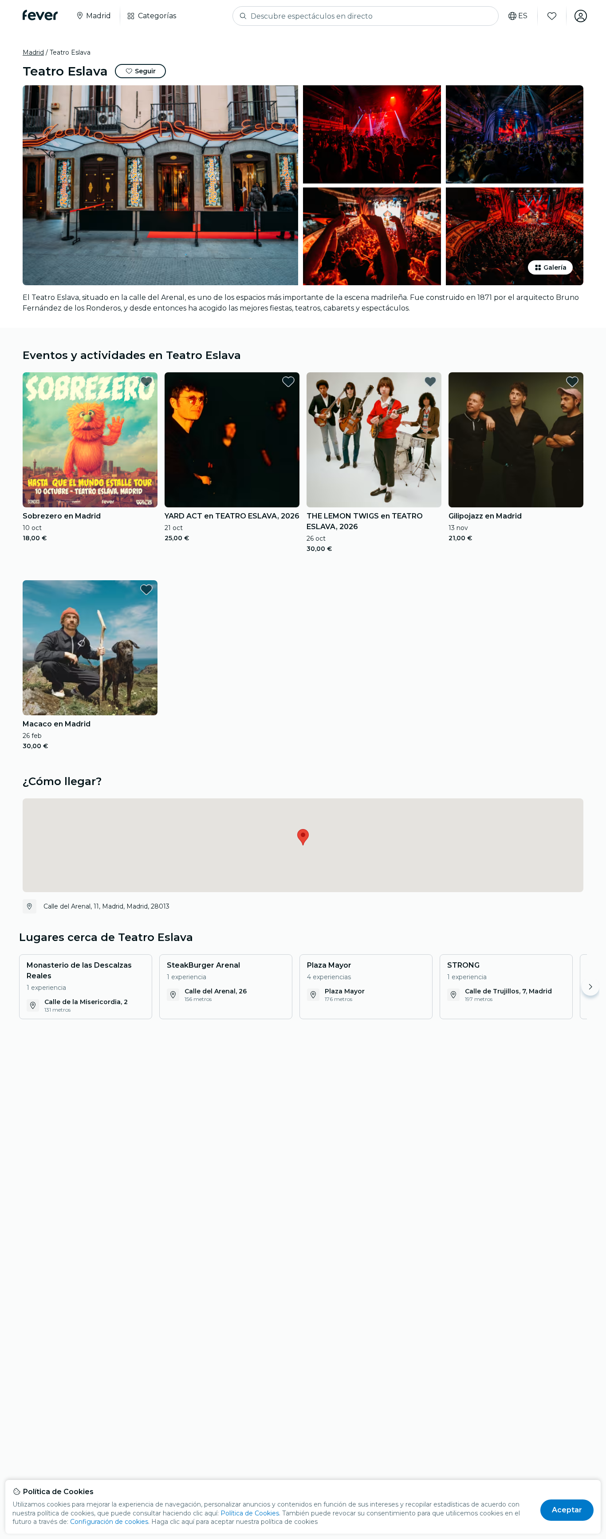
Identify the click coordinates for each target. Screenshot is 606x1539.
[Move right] (590, 987)
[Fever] (40, 15)
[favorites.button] (146, 381)
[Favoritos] (552, 16)
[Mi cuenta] (581, 16)
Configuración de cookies (109, 1522)
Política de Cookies (249, 1513)
